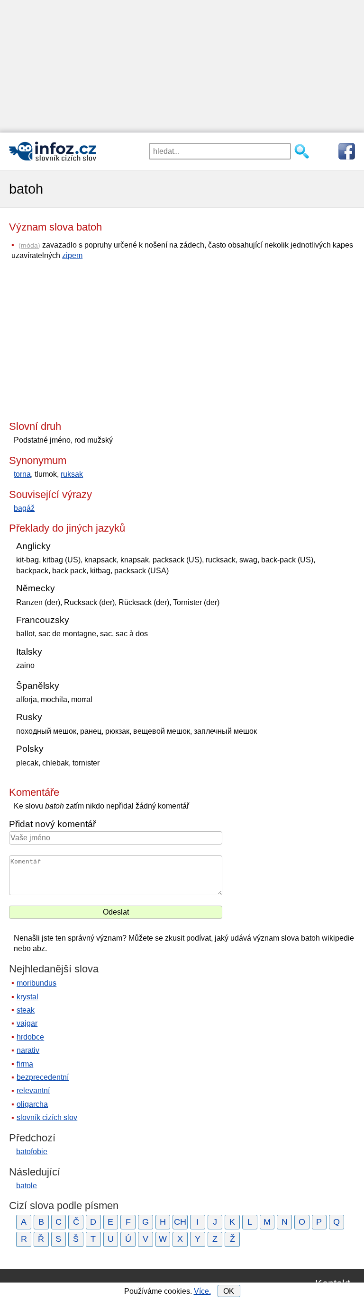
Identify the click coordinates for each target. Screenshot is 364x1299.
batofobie (31, 1152)
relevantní (33, 1090)
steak (26, 1010)
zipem (72, 255)
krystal (27, 997)
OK (228, 1291)
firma (25, 1064)
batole (26, 1186)
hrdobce (30, 1037)
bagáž (24, 508)
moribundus (36, 983)
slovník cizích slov (47, 1117)
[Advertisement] (182, 66)
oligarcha (32, 1104)
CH (180, 1222)
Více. (202, 1291)
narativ (28, 1050)
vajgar (27, 1023)
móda (29, 245)
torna (22, 474)
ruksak (72, 474)
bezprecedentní (43, 1077)
